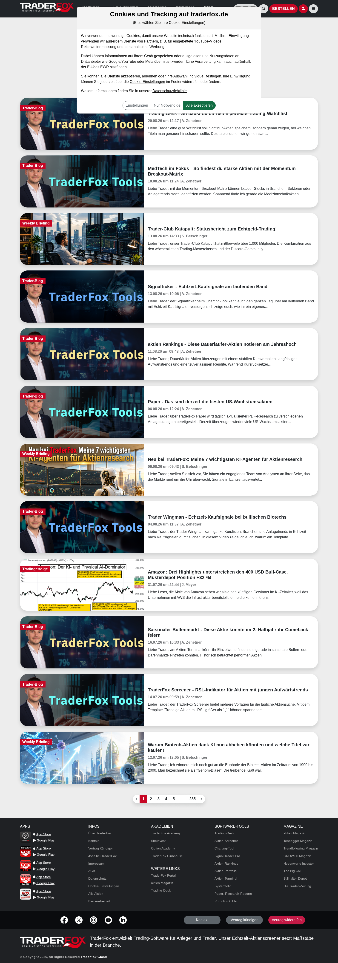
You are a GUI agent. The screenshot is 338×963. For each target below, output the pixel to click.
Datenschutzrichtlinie (169, 91)
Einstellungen (137, 105)
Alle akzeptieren (199, 105)
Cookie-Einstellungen (147, 82)
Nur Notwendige (167, 105)
